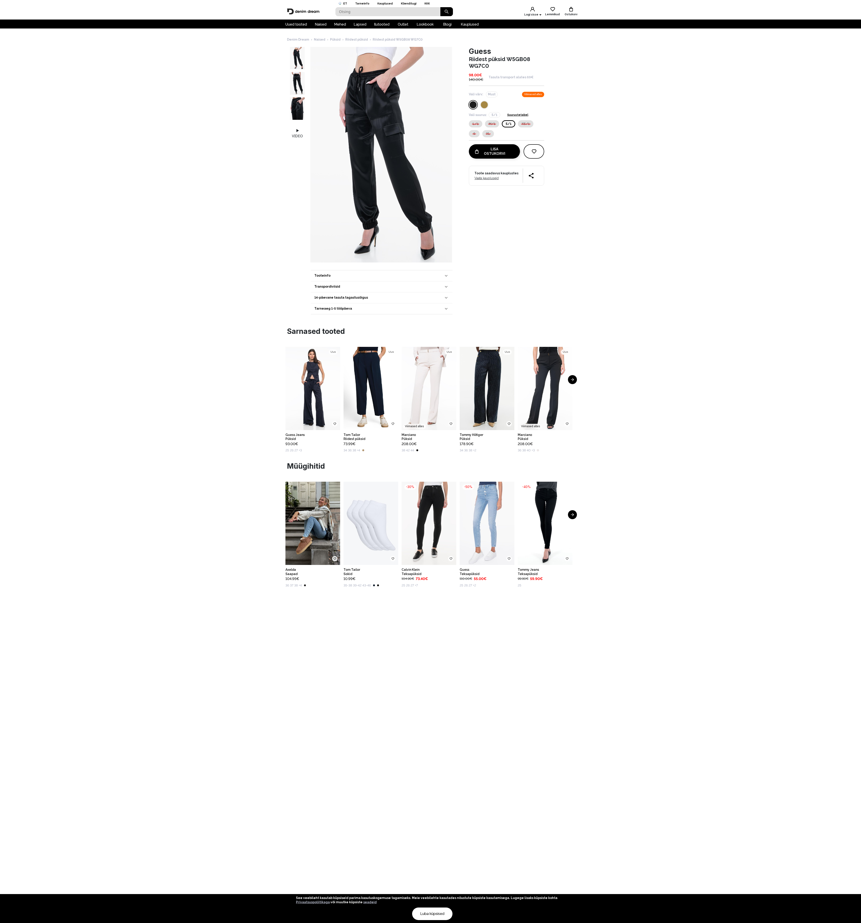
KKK (427, 3)
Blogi (447, 24)
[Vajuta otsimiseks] (446, 11)
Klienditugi (408, 3)
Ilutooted (381, 24)
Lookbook (425, 24)
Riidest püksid (356, 39)
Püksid (335, 39)
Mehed (340, 24)
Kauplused (385, 3)
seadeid (370, 902)
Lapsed (360, 24)
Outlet (403, 24)
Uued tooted (296, 24)
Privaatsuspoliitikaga (313, 902)
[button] (381, 275)
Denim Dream (298, 39)
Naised (320, 24)
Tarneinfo (362, 3)
